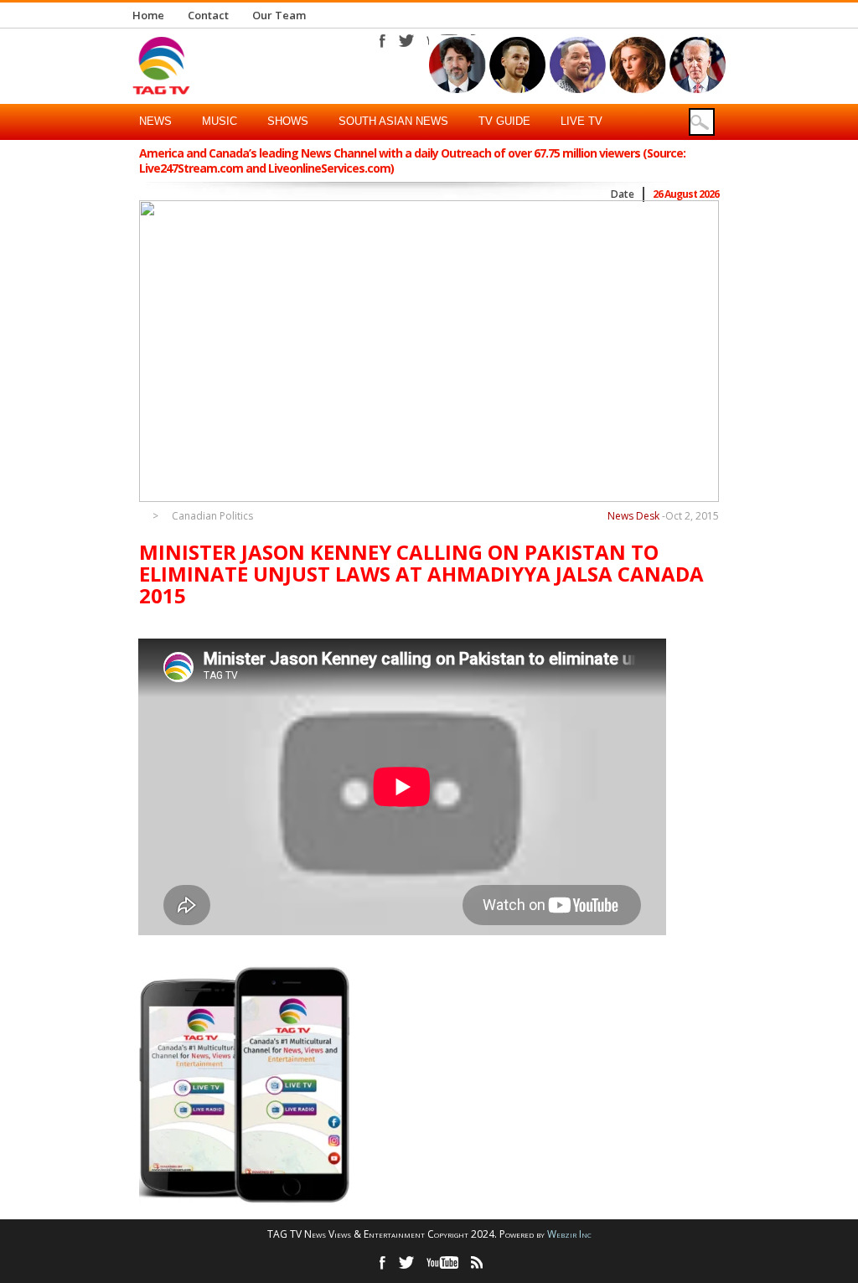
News (155, 121)
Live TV (581, 121)
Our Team (279, 15)
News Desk (633, 516)
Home (148, 15)
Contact (208, 15)
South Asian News (393, 121)
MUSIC (219, 121)
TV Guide (504, 121)
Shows (287, 121)
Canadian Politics (212, 516)
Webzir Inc (569, 1234)
